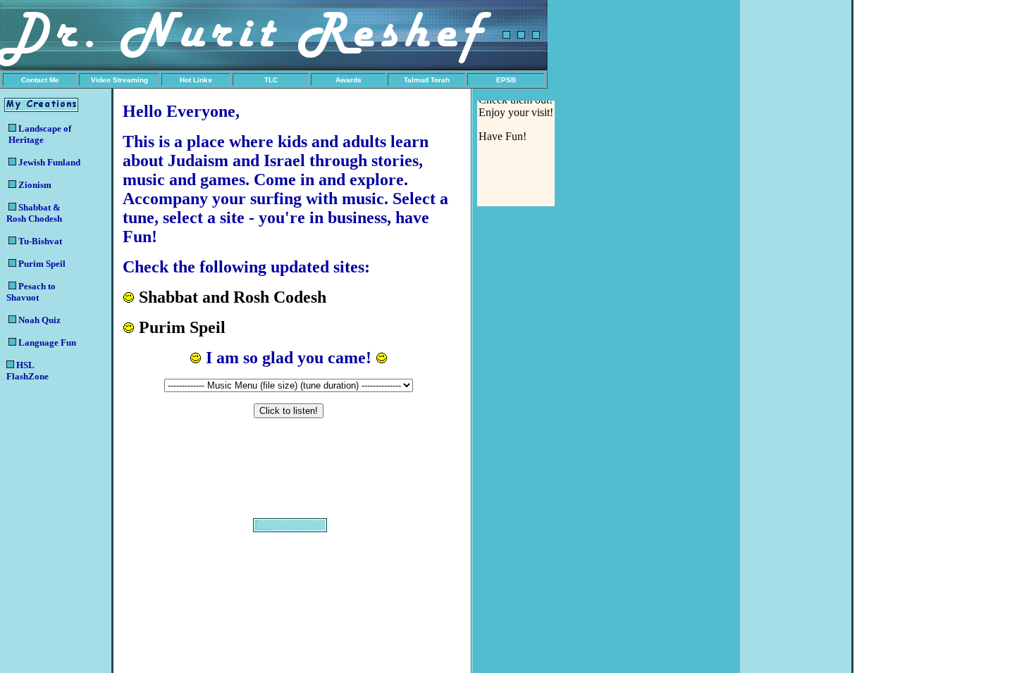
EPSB (506, 80)
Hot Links (196, 80)
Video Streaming (119, 80)
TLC (271, 80)
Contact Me (40, 80)
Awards (348, 80)
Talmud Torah (427, 80)
